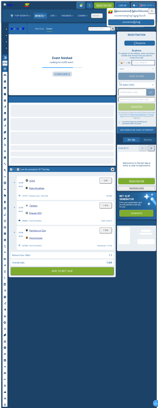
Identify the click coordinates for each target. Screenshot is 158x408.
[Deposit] (90, 5)
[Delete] (112, 99)
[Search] (113, 29)
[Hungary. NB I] (23, 29)
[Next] (19, 99)
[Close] (152, 11)
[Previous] (11, 99)
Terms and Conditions (138, 114)
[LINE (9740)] (12, 29)
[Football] (17, 29)
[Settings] (135, 5)
